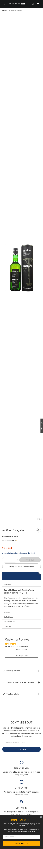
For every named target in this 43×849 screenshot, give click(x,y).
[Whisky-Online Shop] (17, 4)
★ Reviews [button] (42, 425)
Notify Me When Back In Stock (21, 567)
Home (4, 10)
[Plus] (14, 559)
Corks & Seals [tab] (8, 617)
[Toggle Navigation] (4, 3)
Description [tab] (7, 584)
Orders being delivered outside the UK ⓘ (18, 553)
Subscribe (21, 749)
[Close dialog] (41, 817)
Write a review (21, 650)
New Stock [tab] (7, 626)
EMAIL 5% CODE (21, 843)
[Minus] (4, 559)
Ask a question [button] (22, 655)
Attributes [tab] (7, 612)
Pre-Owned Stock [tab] (9, 621)
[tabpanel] (21, 598)
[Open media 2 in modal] (21, 267)
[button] (33, 3)
